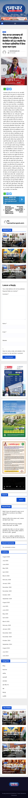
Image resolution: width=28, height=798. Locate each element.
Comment (6, 294)
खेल (3, 688)
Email (4, 332)
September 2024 (7, 644)
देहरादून (4, 692)
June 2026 (6, 564)
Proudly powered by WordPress (9, 793)
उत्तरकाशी (5, 677)
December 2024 (7, 633)
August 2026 (6, 557)
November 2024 (7, 636)
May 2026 (5, 568)
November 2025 (7, 591)
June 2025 (6, 610)
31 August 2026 (9, 720)
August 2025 (6, 602)
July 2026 (5, 560)
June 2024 (6, 655)
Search (4, 495)
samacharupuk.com (15, 51)
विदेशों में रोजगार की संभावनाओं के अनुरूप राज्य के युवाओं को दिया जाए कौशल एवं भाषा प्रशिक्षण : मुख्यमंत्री (13, 240)
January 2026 (6, 583)
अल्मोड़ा (4, 673)
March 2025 (6, 621)
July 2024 (5, 652)
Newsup (23, 793)
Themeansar (14, 795)
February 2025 (7, 625)
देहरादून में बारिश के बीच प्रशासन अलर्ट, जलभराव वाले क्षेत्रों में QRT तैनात (13, 256)
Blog (4, 665)
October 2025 (6, 595)
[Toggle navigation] (15, 23)
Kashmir (5, 669)
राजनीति (4, 696)
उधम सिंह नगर (6, 684)
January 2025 (6, 629)
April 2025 (5, 617)
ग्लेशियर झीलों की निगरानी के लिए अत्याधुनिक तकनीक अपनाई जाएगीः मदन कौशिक (13, 271)
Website (5, 340)
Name (5, 323)
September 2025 (7, 598)
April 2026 (5, 572)
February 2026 (7, 579)
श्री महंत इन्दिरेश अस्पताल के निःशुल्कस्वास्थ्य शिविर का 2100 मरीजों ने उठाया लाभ (19, 209)
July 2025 (5, 606)
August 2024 (6, 648)
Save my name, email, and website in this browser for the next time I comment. (14, 352)
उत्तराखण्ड (5, 236)
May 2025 (5, 614)
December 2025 (7, 587)
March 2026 (6, 576)
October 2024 (6, 640)
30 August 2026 (9, 736)
